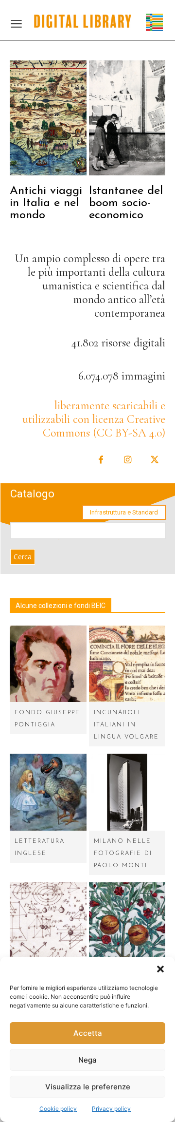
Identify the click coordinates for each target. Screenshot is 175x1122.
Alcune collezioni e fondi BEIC (60, 605)
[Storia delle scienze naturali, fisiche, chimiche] (127, 920)
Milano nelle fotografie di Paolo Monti (123, 853)
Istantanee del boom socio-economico (126, 203)
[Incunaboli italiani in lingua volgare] (127, 664)
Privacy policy (111, 1108)
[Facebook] (101, 460)
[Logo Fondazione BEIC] (82, 21)
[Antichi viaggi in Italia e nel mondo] (48, 117)
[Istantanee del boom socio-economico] (127, 117)
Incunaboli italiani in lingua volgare (126, 725)
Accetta (87, 1033)
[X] (154, 460)
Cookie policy (58, 1108)
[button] (160, 969)
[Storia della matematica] (48, 920)
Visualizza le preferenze (87, 1086)
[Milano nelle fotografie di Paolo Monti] (127, 792)
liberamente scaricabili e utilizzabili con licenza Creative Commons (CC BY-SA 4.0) (93, 419)
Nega (87, 1060)
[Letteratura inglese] (48, 792)
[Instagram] (128, 460)
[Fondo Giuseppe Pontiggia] (48, 664)
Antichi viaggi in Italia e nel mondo (46, 203)
